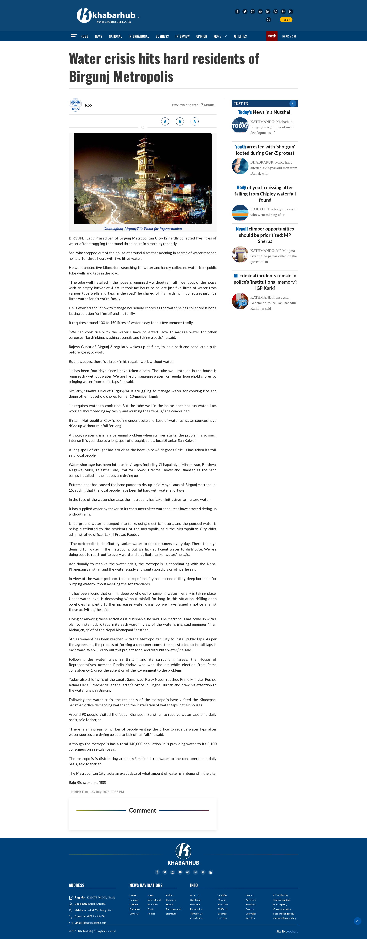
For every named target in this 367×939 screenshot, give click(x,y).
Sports (151, 909)
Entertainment (171, 909)
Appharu (292, 931)
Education (135, 909)
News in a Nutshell (265, 112)
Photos (151, 913)
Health (169, 904)
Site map (222, 913)
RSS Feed (222, 909)
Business (162, 36)
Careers (250, 909)
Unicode (222, 918)
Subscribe (223, 904)
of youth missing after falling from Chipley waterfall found (265, 194)
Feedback (251, 904)
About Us (195, 895)
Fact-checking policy (283, 913)
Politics (170, 895)
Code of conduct (281, 899)
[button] (268, 19)
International (139, 36)
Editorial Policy (280, 895)
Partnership (196, 909)
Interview (182, 36)
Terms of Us (196, 913)
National (115, 36)
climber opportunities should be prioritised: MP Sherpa (265, 235)
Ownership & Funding (284, 918)
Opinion (201, 36)
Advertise (251, 899)
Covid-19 (134, 913)
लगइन (286, 19)
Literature (171, 913)
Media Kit (195, 904)
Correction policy (282, 909)
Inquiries (222, 895)
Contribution (196, 918)
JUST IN (241, 103)
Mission (222, 899)
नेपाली (272, 36)
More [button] (217, 36)
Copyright (251, 913)
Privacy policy (280, 904)
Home (84, 36)
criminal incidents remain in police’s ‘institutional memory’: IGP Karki (265, 282)
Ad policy (250, 918)
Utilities (240, 36)
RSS (88, 105)
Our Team (195, 899)
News (98, 36)
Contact (250, 895)
